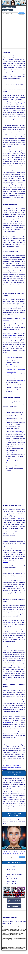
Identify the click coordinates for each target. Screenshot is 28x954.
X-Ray (17, 666)
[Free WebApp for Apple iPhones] (14, 908)
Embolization (9, 364)
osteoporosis (21, 518)
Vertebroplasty (21, 56)
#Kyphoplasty (9, 765)
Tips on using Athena (7, 10)
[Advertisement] (14, 33)
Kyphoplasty (21, 369)
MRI (8, 335)
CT (5, 335)
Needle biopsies (11, 372)
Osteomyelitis (6, 565)
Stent (8, 360)
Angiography (10, 357)
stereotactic (20, 380)
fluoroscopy (13, 335)
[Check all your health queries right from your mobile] (14, 897)
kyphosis (23, 103)
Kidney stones (11, 460)
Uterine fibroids (11, 453)
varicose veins (20, 431)
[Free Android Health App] (14, 903)
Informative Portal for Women (8, 7)
